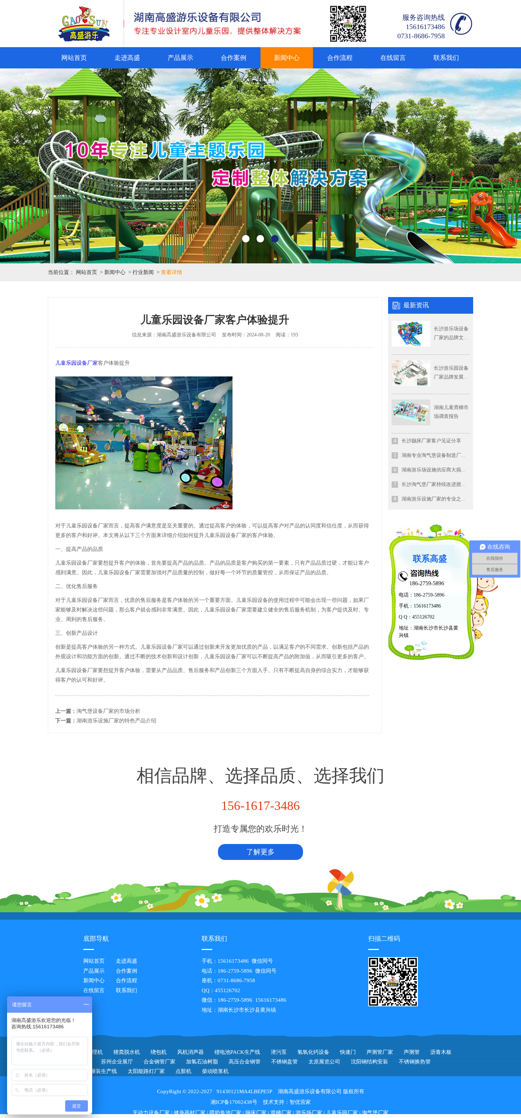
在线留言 (393, 57)
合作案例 (233, 57)
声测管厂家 (379, 1052)
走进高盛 (127, 57)
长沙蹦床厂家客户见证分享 (431, 440)
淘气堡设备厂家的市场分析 (108, 711)
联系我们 (446, 57)
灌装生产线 (103, 1071)
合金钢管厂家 (159, 1061)
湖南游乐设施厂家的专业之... (433, 499)
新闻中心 (286, 57)
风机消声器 (190, 1052)
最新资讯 (416, 305)
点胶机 (183, 1071)
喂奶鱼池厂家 (225, 1113)
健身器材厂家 (190, 1113)
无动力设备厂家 (151, 1113)
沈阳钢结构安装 (369, 1061)
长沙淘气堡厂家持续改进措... (433, 484)
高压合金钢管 (244, 1061)
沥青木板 (441, 1052)
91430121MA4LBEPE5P (244, 1091)
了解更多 (260, 852)
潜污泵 (279, 1052)
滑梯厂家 (281, 1113)
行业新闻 (143, 272)
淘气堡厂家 (375, 1113)
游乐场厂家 (309, 1113)
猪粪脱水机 (126, 1052)
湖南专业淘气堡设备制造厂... (433, 455)
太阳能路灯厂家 (146, 1071)
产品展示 (180, 57)
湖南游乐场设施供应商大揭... (433, 470)
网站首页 (74, 57)
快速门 (348, 1052)
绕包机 (159, 1052)
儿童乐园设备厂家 (76, 363)
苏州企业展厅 (117, 1061)
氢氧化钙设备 (313, 1052)
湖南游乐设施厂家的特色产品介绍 (116, 720)
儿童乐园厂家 (342, 1113)
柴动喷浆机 (215, 1071)
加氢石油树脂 (202, 1061)
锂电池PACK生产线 (237, 1052)
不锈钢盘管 (284, 1061)
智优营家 (300, 1102)
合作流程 (340, 57)
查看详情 (171, 272)
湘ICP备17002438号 (234, 1102)
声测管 (412, 1052)
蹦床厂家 (256, 1113)
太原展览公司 (324, 1061)
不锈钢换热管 (415, 1061)
